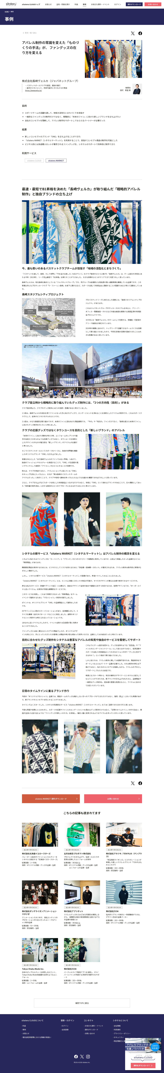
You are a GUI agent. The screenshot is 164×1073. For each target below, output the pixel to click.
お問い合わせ (123, 798)
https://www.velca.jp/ (33, 90)
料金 (76, 4)
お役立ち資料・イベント (100, 4)
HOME (7, 12)
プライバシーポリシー (122, 1033)
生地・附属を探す (63, 4)
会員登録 (65, 1029)
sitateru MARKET (56, 160)
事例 (84, 4)
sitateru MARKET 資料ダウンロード (56, 798)
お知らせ (48, 4)
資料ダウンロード (91, 1029)
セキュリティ (119, 1037)
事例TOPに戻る (82, 1003)
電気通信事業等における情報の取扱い (37, 1037)
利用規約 (117, 1029)
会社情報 (117, 1026)
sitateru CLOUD (34, 160)
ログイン (117, 4)
